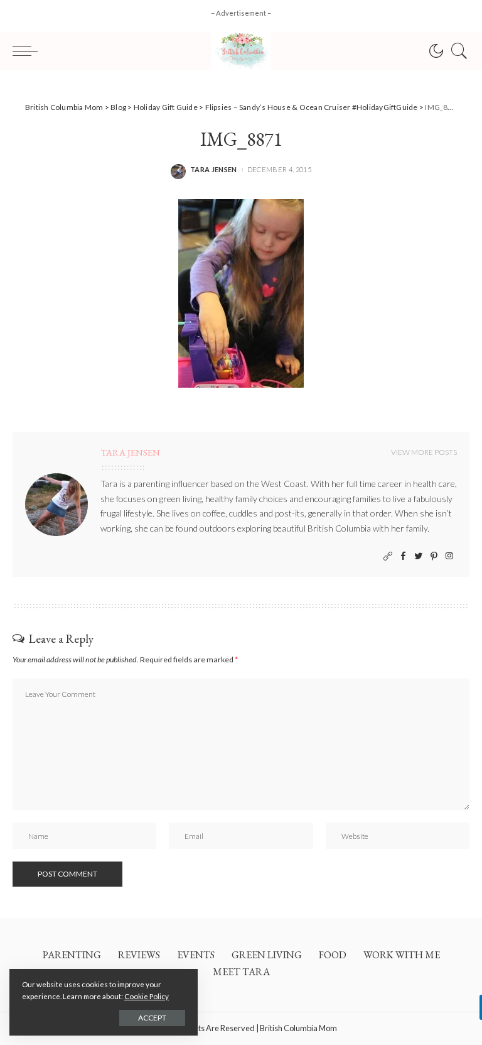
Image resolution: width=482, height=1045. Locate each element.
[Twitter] (418, 556)
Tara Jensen (213, 169)
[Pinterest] (434, 556)
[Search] (456, 51)
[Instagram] (449, 556)
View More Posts (424, 452)
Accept (152, 1017)
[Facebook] (403, 556)
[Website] (387, 556)
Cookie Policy (146, 996)
